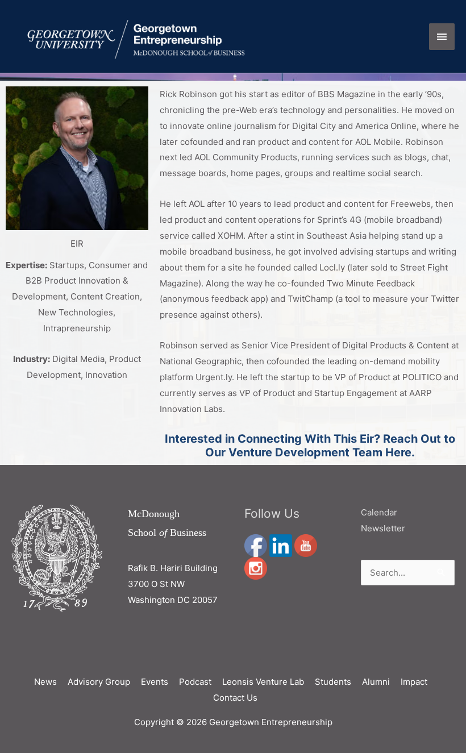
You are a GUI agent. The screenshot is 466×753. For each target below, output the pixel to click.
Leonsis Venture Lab (263, 681)
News (45, 681)
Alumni (376, 681)
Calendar (379, 512)
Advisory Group (99, 681)
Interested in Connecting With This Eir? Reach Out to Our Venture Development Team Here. (310, 445)
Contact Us (235, 697)
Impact (414, 681)
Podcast (195, 681)
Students (333, 681)
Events (154, 681)
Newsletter (383, 528)
